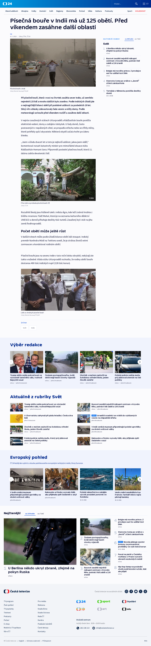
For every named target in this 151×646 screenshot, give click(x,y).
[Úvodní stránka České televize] (17, 591)
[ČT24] (7, 3)
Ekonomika (71, 11)
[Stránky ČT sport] (103, 601)
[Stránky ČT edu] (126, 609)
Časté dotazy (43, 627)
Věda (90, 11)
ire (11, 34)
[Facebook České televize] (131, 591)
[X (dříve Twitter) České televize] (141, 591)
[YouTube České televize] (136, 591)
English (21, 641)
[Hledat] (136, 4)
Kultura (98, 11)
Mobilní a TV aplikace (12, 627)
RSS (145, 641)
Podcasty (109, 11)
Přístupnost (46, 641)
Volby (33, 11)
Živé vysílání (8, 605)
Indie (33, 328)
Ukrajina (24, 11)
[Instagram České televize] (126, 591)
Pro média (42, 601)
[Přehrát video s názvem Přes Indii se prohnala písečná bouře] (58, 180)
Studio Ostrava (44, 612)
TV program (8, 601)
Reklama (41, 605)
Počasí (82, 11)
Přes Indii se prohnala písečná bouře (34, 203)
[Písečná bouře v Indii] (53, 63)
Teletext (7, 612)
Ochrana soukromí (33, 641)
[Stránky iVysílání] (129, 601)
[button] (58, 180)
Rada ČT (41, 616)
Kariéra (41, 620)
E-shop (7, 624)
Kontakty (41, 631)
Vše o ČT (7, 631)
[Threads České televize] (145, 591)
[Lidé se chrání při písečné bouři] (58, 290)
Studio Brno (42, 609)
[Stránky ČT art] (102, 609)
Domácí (43, 11)
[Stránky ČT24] (81, 601)
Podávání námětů (45, 624)
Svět (51, 11)
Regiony (59, 11)
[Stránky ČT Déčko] (80, 609)
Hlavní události (11, 11)
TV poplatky (9, 609)
